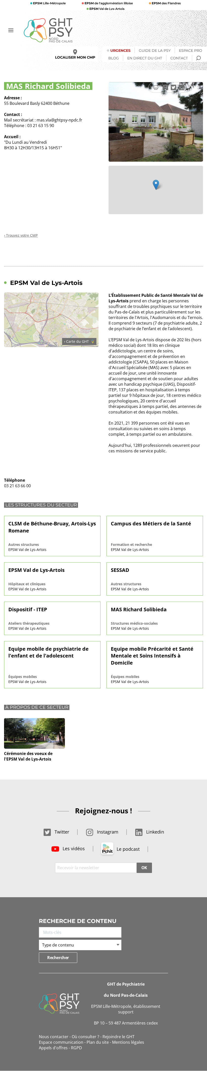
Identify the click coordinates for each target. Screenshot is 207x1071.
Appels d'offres (53, 1048)
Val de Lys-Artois (106, 9)
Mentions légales (128, 1042)
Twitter (61, 832)
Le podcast (127, 849)
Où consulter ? (85, 1036)
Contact (179, 58)
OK (144, 867)
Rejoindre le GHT (118, 1036)
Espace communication (61, 1042)
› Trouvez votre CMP (21, 235)
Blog (113, 58)
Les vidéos (73, 848)
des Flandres (166, 3)
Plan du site (98, 1042)
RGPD (76, 1048)
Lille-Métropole (49, 3)
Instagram (107, 832)
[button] (156, 185)
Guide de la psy (155, 50)
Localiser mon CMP (75, 57)
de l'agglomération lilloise (109, 3)
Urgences (120, 50)
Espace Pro (190, 50)
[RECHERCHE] (198, 58)
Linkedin (154, 832)
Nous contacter (53, 1036)
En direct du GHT (144, 58)
